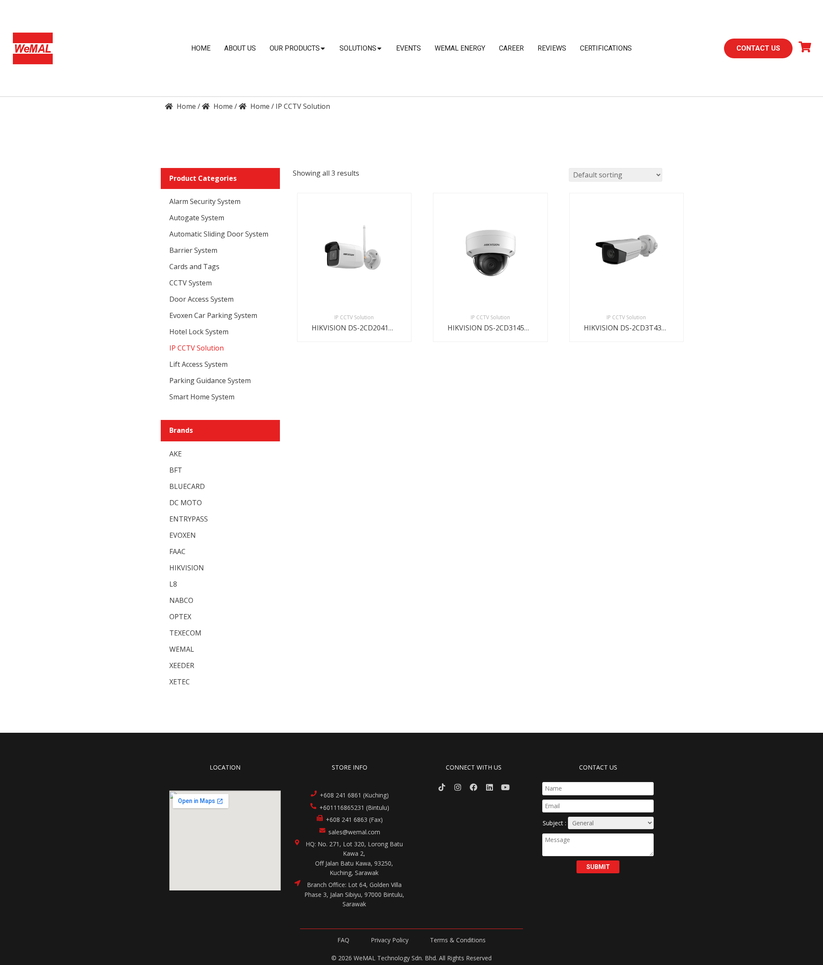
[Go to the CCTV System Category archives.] (254, 106)
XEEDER (181, 665)
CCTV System (190, 283)
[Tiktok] (442, 787)
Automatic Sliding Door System (218, 234)
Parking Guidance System (210, 380)
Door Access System (201, 299)
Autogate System (196, 217)
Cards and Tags (194, 266)
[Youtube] (505, 787)
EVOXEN (182, 535)
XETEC (179, 681)
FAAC (177, 551)
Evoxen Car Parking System (213, 315)
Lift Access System (198, 364)
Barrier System (193, 250)
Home (200, 48)
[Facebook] (474, 787)
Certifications (606, 48)
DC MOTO (185, 502)
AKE (175, 454)
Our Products (295, 48)
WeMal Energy (460, 48)
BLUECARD (187, 486)
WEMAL (181, 649)
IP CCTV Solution (196, 348)
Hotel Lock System (198, 331)
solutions (357, 48)
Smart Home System (201, 397)
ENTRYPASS (188, 519)
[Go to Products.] (217, 106)
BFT (175, 470)
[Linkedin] (489, 787)
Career (511, 48)
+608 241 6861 (340, 795)
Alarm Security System (204, 201)
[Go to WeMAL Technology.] (180, 106)
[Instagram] (458, 787)
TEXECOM (185, 633)
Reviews (552, 48)
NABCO (181, 600)
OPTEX (180, 616)
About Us (240, 48)
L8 (173, 584)
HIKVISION (186, 567)
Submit (598, 866)
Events (408, 48)
